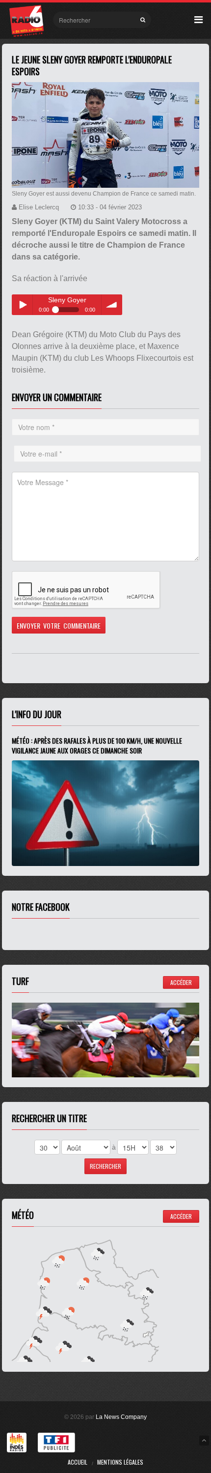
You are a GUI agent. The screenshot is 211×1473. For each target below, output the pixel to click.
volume (112, 304)
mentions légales (120, 1462)
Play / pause (22, 304)
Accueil (77, 1462)
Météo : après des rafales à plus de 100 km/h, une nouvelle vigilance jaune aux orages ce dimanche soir (97, 745)
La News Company (121, 1417)
